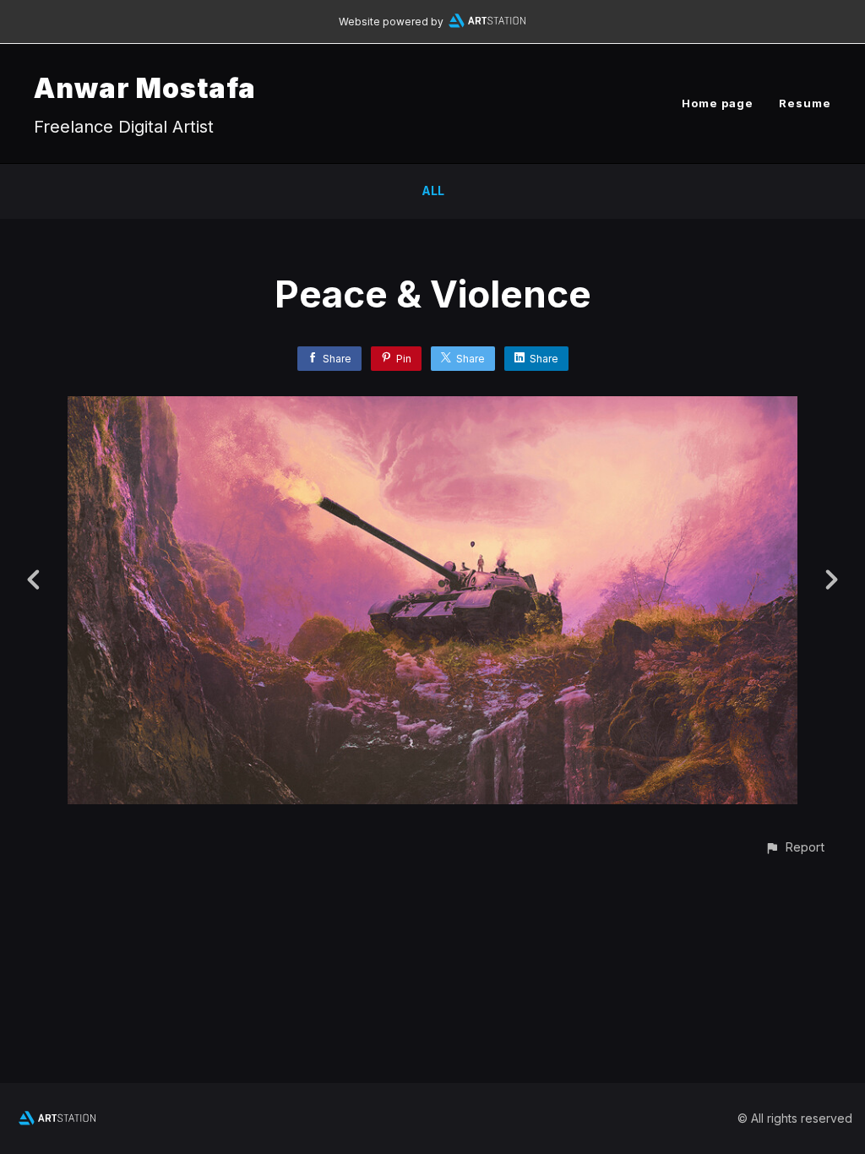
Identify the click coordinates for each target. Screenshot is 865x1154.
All (433, 190)
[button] (794, 847)
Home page (717, 103)
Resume (805, 103)
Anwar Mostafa (145, 88)
